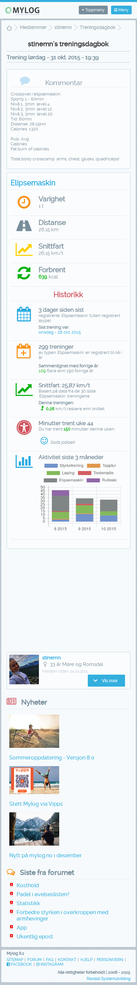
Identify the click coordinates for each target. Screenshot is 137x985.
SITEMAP (15, 959)
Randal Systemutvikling (108, 978)
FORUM (34, 959)
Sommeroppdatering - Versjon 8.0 (51, 757)
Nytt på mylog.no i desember (45, 855)
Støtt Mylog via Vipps (36, 804)
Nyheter (34, 702)
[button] (106, 681)
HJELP (86, 959)
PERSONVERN (110, 959)
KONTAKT (67, 959)
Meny (123, 10)
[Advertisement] (68, 602)
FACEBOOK (21, 964)
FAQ (50, 959)
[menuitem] (9, 29)
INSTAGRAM (51, 964)
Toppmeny (94, 10)
